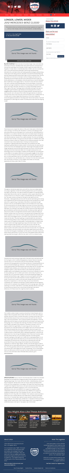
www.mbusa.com (8, 353)
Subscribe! (60, 56)
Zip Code (48, 54)
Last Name (48, 48)
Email (47, 37)
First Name (49, 44)
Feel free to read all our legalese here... (55, 463)
